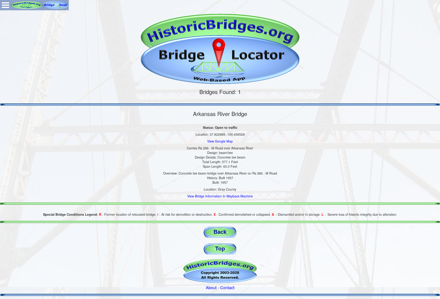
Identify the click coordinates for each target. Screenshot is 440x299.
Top (220, 248)
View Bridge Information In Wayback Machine (220, 196)
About (211, 287)
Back (220, 232)
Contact (227, 287)
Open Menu (5, 5)
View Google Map (220, 141)
